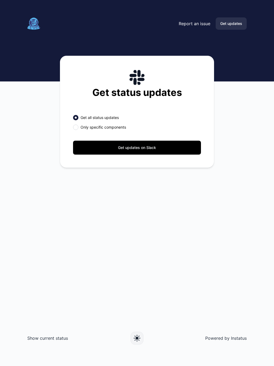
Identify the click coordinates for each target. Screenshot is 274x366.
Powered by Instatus (226, 338)
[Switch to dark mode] (137, 338)
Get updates (231, 23)
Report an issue (194, 23)
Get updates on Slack (137, 147)
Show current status (47, 338)
